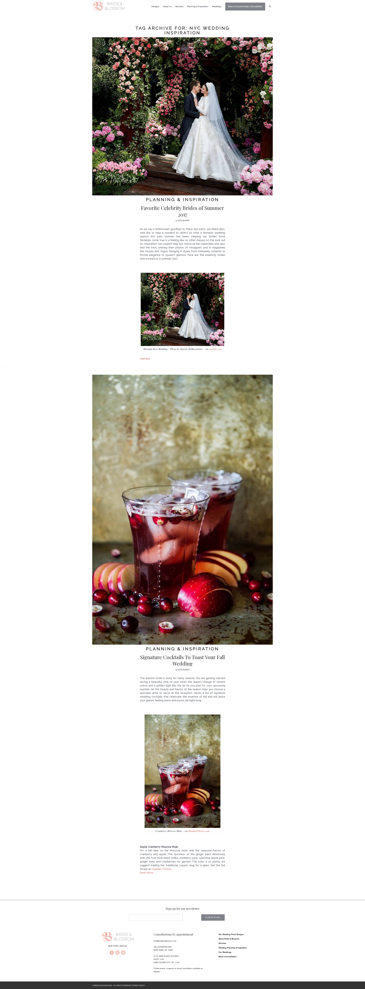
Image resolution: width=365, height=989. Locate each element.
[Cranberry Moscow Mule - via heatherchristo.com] (182, 510)
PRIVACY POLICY (138, 985)
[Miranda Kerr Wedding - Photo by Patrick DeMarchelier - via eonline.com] (182, 116)
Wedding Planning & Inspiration (233, 947)
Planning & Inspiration (182, 199)
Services (222, 943)
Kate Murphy (184, 221)
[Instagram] (117, 953)
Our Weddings (225, 952)
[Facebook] (112, 953)
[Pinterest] (123, 953)
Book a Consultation (228, 956)
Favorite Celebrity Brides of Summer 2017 (182, 211)
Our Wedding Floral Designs (231, 934)
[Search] (270, 6)
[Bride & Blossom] (117, 937)
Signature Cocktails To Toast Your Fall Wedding (182, 660)
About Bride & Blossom (229, 938)
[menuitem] (155, 6)
